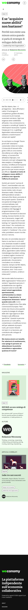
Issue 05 (5, 471)
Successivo (21, 364)
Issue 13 (5, 14)
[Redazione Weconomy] (7, 429)
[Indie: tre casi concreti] (14, 462)
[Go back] (3, 9)
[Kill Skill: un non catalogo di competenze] (14, 387)
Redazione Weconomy (18, 50)
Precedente (7, 364)
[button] (3, 59)
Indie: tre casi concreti (11, 475)
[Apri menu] (24, 3)
